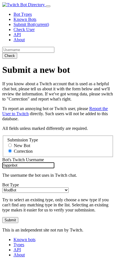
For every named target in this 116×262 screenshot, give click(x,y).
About (19, 39)
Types (19, 244)
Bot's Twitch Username (23, 159)
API (17, 34)
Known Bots (25, 19)
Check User (24, 29)
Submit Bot (31, 24)
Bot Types (23, 14)
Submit (10, 220)
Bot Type (10, 184)
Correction (23, 151)
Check (10, 56)
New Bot (22, 145)
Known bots (24, 239)
